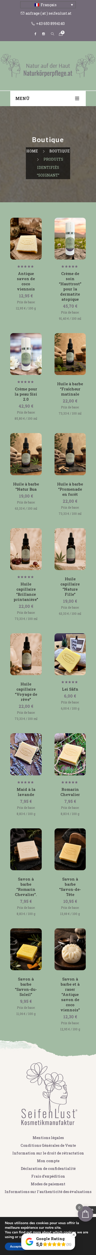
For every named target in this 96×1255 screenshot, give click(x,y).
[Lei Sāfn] (70, 654)
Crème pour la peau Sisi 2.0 (26, 394)
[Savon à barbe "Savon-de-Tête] (70, 849)
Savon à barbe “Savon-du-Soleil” (26, 986)
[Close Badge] (73, 1234)
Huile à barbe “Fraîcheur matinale (70, 389)
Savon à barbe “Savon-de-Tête (70, 886)
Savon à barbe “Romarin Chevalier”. (26, 886)
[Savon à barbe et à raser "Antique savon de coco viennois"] (70, 949)
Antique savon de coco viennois (26, 281)
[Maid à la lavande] (26, 754)
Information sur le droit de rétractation (48, 1153)
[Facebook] (35, 34)
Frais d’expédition (48, 1176)
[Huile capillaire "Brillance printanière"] (26, 549)
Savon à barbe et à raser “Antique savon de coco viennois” (70, 994)
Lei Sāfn (70, 689)
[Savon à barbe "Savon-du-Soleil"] (26, 949)
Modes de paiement (48, 1183)
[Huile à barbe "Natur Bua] (26, 454)
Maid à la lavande (26, 792)
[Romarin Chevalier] (70, 754)
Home (32, 151)
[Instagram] (43, 34)
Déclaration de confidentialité (48, 1168)
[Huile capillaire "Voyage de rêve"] (26, 654)
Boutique (59, 151)
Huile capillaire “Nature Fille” (70, 586)
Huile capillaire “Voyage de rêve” (26, 691)
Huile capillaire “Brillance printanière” (26, 591)
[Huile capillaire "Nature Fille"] (70, 549)
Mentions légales (48, 1137)
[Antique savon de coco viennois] (26, 239)
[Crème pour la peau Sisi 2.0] (26, 354)
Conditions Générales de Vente (48, 1145)
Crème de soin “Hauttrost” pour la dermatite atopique (70, 286)
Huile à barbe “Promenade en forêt (70, 489)
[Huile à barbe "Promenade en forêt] (70, 454)
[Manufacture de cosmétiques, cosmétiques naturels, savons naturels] (48, 65)
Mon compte (48, 1160)
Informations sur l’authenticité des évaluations (48, 1191)
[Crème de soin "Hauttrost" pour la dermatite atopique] (70, 239)
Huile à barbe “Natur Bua (26, 486)
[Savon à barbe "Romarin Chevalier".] (26, 849)
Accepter (16, 1246)
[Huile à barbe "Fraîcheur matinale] (70, 354)
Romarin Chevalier (70, 792)
